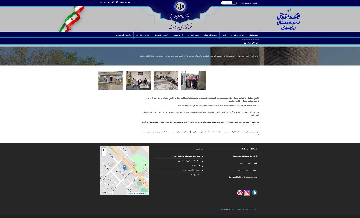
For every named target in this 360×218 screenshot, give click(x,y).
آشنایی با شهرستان (161, 35)
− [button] (103, 154)
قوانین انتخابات (193, 35)
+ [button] (103, 150)
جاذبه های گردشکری (123, 35)
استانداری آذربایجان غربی (191, 170)
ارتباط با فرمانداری (251, 43)
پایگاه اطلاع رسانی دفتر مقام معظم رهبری (186, 156)
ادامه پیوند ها (195, 174)
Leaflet (130, 193)
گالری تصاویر (178, 35)
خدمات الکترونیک (210, 35)
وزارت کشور (196, 165)
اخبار (224, 35)
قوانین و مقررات (142, 35)
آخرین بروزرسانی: (234, 209)
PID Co (145, 193)
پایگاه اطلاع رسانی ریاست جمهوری (189, 160)
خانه (258, 56)
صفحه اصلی (253, 35)
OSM (138, 193)
